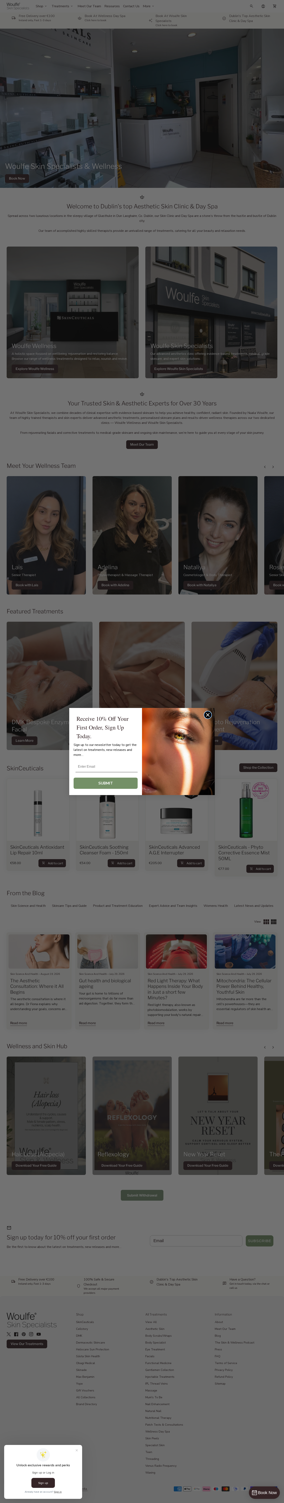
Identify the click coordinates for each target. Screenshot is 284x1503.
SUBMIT (105, 783)
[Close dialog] (207, 715)
